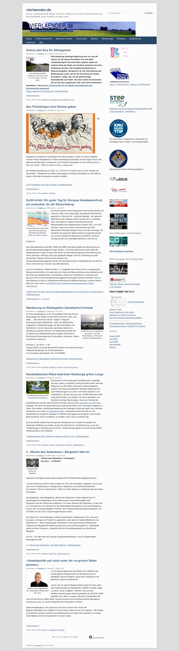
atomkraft (45, 367)
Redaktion (41, 54)
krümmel (59, 367)
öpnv (72, 99)
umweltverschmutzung (70, 367)
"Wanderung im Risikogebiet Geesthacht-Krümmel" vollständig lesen (54, 358)
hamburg (52, 445)
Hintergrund (31, 286)
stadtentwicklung (78, 445)
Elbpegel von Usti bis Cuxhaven (122, 315)
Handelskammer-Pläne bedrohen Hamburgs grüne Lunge (64, 374)
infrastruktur (66, 99)
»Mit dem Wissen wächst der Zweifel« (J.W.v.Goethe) (125, 285)
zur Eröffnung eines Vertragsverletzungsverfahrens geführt (69, 283)
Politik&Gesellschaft (32, 95)
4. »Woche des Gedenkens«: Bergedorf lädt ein (58, 452)
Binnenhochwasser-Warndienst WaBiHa (125, 317)
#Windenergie (107, 38)
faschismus (52, 553)
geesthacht (52, 367)
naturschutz (68, 445)
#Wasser (94, 38)
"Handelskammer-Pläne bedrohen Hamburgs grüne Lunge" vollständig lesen (57, 436)
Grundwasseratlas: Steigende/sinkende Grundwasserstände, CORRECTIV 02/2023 (127, 324)
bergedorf (45, 193)
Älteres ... (113, 347)
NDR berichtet (76, 394)
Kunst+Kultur (81, 38)
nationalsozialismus (63, 553)
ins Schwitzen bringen (55, 411)
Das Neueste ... (115, 344)
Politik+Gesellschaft (44, 38)
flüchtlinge (52, 193)
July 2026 (113, 338)
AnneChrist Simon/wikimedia (37, 398)
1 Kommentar (44, 299)
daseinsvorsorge (56, 99)
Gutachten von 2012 (88, 402)
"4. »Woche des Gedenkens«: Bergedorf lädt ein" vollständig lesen (53, 545)
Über (41, 42)
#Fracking (121, 38)
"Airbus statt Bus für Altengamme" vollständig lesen (47, 91)
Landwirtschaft (135, 38)
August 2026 (114, 336)
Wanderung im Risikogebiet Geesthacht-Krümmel (59, 308)
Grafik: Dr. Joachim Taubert (38, 235)
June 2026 (113, 341)
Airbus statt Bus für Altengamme (48, 50)
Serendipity (38, 645)
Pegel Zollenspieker (136, 301)
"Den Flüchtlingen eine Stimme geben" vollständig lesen (49, 184)
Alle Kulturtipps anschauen (121, 251)
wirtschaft (61, 630)
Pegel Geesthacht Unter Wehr (121, 312)
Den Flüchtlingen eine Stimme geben (51, 107)
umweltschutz (52, 630)
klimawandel (60, 445)
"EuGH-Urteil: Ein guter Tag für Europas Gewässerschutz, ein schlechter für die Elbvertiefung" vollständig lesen (65, 293)
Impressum (30, 42)
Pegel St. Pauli (115, 309)
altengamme (46, 99)
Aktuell (29, 38)
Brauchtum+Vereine (64, 38)
